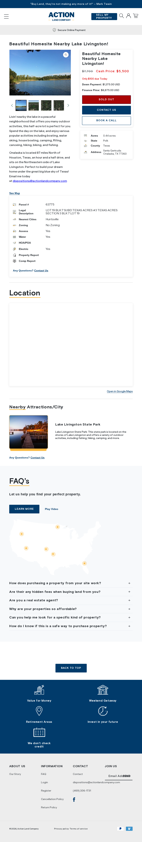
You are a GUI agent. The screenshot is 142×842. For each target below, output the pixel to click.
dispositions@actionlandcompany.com (40, 181)
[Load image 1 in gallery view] (21, 105)
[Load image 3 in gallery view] (46, 105)
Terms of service (79, 829)
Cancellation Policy (52, 799)
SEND (127, 776)
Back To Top (71, 668)
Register (46, 790)
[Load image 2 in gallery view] (33, 105)
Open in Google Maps (120, 391)
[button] (6, 16)
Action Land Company (28, 829)
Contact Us (41, 270)
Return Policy (49, 807)
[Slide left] (12, 105)
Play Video (51, 509)
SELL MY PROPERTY (104, 16)
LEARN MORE (24, 509)
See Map (14, 193)
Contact (78, 774)
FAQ (43, 774)
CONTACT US (106, 110)
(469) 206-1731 (82, 790)
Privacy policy (61, 829)
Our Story (15, 774)
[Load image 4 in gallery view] (58, 105)
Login (44, 782)
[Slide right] (68, 105)
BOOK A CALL (106, 120)
